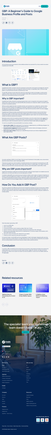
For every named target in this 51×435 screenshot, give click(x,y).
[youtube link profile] (8, 357)
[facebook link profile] (2, 357)
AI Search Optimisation (6, 378)
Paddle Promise (5, 409)
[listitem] (8, 290)
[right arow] (7, 304)
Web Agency (4, 367)
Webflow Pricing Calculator (31, 405)
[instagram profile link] (4, 357)
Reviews (3, 401)
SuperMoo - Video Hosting (7, 413)
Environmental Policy (24, 426)
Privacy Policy (4, 426)
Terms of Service (10, 426)
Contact (3, 403)
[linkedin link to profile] (6, 357)
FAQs (27, 399)
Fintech (27, 380)
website (44, 118)
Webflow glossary (29, 401)
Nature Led (28, 377)
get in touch (6, 252)
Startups (28, 375)
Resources (28, 397)
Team (3, 399)
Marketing (28, 373)
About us (3, 397)
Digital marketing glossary (31, 403)
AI (26, 365)
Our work (4, 395)
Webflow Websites (5, 369)
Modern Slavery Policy (17, 426)
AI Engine (4, 387)
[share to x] (9, 22)
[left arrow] (3, 304)
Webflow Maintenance (6, 376)
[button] (39, 6)
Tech (27, 382)
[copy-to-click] (3, 22)
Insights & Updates (29, 395)
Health (27, 367)
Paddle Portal (4, 411)
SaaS (27, 371)
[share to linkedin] (6, 22)
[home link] (19, 6)
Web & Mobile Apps (5, 371)
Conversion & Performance (7, 380)
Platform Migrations (6, 382)
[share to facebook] (12, 22)
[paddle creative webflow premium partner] (6, 347)
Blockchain (28, 369)
